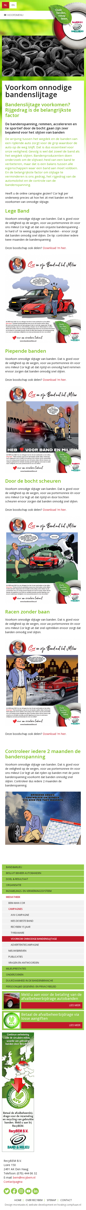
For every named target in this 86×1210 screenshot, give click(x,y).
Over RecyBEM (34, 1200)
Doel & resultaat (17, 879)
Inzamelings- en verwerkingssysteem (29, 891)
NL (5, 5)
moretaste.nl (20, 1204)
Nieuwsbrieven (17, 950)
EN (13, 5)
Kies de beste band (22, 921)
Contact (66, 1200)
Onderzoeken (14, 974)
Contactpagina (13, 1182)
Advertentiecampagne (25, 944)
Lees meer (74, 1005)
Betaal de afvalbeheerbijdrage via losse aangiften (50, 1016)
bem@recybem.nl (24, 1177)
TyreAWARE (17, 933)
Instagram (21, 1191)
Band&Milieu (14, 867)
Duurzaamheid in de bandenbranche (29, 980)
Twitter (7, 1191)
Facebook (14, 1191)
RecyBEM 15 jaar (20, 927)
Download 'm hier (54, 248)
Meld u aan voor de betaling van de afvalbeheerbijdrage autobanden (51, 996)
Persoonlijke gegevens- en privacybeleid (31, 986)
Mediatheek (13, 897)
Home (17, 1200)
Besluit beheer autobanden (23, 873)
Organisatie (13, 885)
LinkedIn (35, 1191)
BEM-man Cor (16, 903)
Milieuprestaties (16, 968)
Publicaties (15, 956)
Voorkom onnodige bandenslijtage (34, 938)
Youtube (28, 1191)
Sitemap (51, 1200)
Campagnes (15, 909)
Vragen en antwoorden (23, 962)
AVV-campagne (20, 915)
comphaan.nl (73, 1204)
